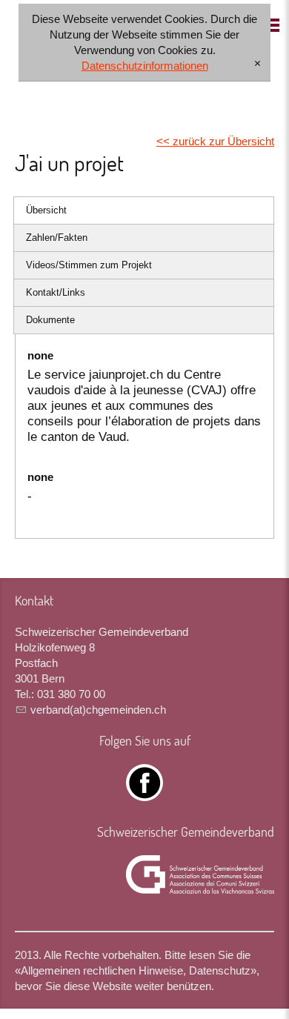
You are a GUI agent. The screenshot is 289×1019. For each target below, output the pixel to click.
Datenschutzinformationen (145, 65)
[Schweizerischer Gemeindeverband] (200, 874)
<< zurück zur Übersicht (215, 141)
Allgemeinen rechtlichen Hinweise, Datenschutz (135, 970)
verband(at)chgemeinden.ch (98, 709)
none (40, 355)
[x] (257, 64)
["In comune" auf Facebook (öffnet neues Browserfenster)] (144, 793)
